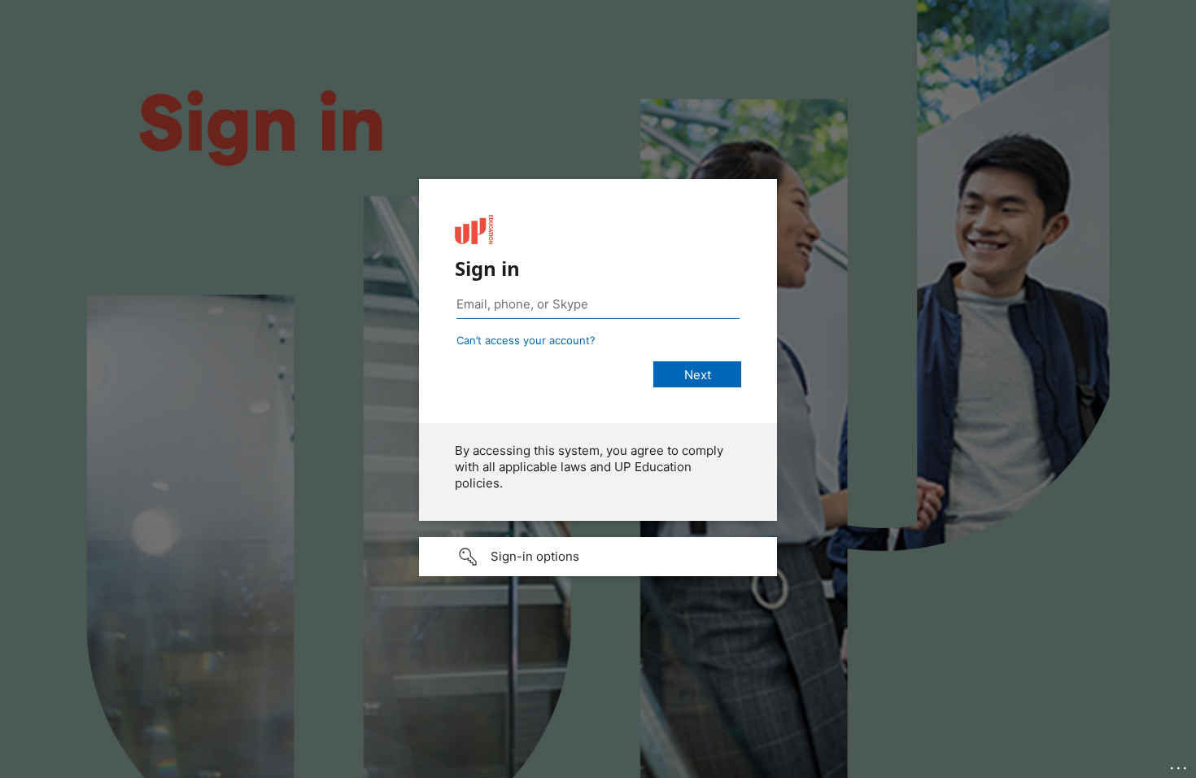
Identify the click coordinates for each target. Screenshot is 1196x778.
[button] (598, 556)
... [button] (1179, 764)
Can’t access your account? (526, 340)
